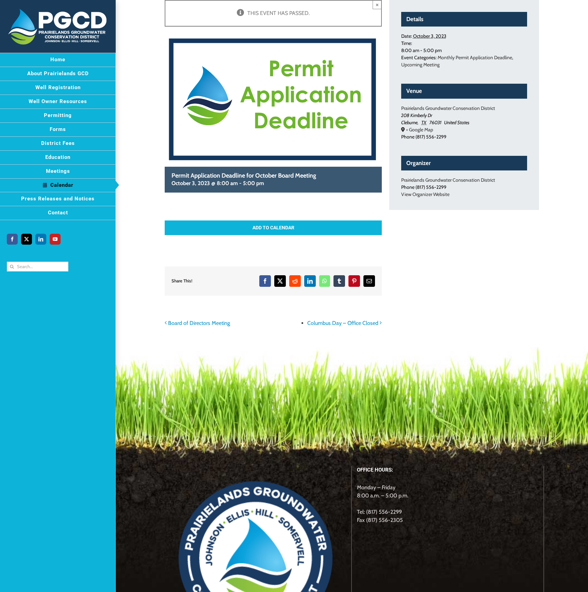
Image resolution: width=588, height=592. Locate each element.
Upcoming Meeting (420, 65)
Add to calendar (273, 227)
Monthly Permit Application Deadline (475, 57)
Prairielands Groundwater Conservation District (448, 108)
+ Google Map (419, 130)
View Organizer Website (425, 194)
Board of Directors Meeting (199, 323)
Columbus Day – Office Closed (342, 323)
